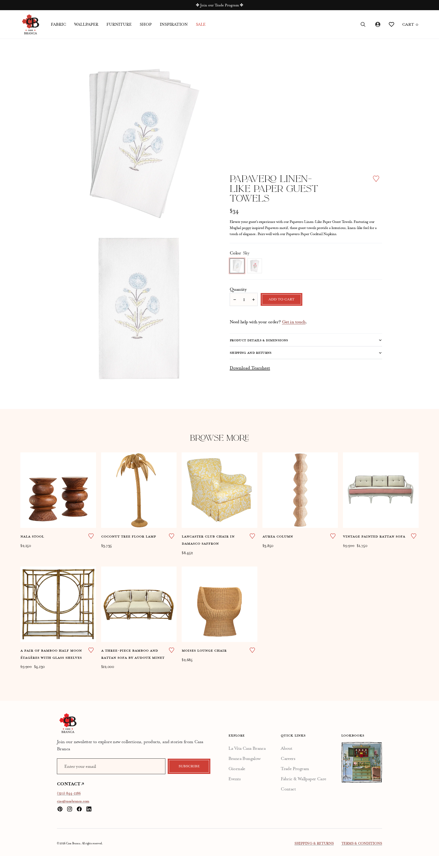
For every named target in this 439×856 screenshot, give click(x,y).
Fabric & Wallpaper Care (303, 778)
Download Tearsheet (250, 367)
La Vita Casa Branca (247, 748)
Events (234, 778)
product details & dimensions (259, 340)
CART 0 (410, 24)
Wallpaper (86, 24)
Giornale (236, 768)
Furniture (119, 24)
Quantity (238, 289)
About (286, 748)
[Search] (363, 24)
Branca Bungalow (244, 758)
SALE (201, 24)
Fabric (58, 24)
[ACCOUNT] (377, 24)
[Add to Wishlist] (376, 179)
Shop (146, 24)
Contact (288, 788)
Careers (288, 758)
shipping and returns (251, 352)
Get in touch (294, 321)
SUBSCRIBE (189, 766)
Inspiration (174, 24)
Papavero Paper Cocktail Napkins (311, 234)
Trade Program (295, 768)
